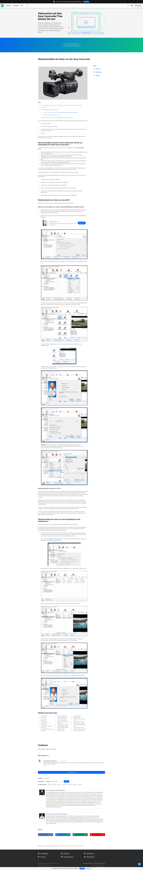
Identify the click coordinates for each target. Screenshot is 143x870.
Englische (49, 784)
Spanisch (54, 784)
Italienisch (80, 784)
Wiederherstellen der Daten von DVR (49, 109)
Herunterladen (82, 223)
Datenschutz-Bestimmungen (99, 863)
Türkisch (74, 784)
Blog (22, 5)
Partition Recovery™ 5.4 (53, 221)
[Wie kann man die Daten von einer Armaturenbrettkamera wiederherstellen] (84, 207)
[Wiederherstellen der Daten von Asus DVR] (70, 200)
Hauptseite (8, 5)
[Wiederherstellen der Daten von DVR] (60, 488)
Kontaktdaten (16, 5)
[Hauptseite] (2, 5)
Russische (70, 784)
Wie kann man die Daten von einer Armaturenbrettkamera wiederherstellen (61, 112)
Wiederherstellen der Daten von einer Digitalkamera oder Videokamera (57, 117)
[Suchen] (128, 5)
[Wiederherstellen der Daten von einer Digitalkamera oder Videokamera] (48, 521)
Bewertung (48, 781)
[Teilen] (42, 829)
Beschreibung (88, 868)
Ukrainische (64, 784)
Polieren (59, 784)
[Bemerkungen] (48, 755)
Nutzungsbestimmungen (88, 863)
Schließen (82, 868)
